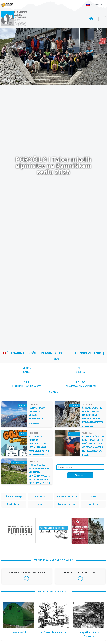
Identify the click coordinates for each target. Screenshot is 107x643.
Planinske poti (53, 353)
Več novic (81, 475)
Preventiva (40, 496)
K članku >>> (34, 424)
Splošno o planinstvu (67, 496)
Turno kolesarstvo (66, 504)
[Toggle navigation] (102, 18)
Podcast (53, 359)
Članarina (15, 353)
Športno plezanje (14, 496)
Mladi (40, 504)
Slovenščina (96, 4)
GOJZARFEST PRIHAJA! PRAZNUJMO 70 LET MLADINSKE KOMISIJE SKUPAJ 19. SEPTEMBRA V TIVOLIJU (39, 447)
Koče (33, 353)
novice (53, 392)
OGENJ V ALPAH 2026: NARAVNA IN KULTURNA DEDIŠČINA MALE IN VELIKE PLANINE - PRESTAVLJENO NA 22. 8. (39, 476)
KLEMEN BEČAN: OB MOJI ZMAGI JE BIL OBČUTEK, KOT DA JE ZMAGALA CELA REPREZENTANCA (93, 443)
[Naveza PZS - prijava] (8, 4)
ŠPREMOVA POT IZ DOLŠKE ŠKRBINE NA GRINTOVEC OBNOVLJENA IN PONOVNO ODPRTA (92, 415)
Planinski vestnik (85, 353)
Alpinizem (93, 504)
